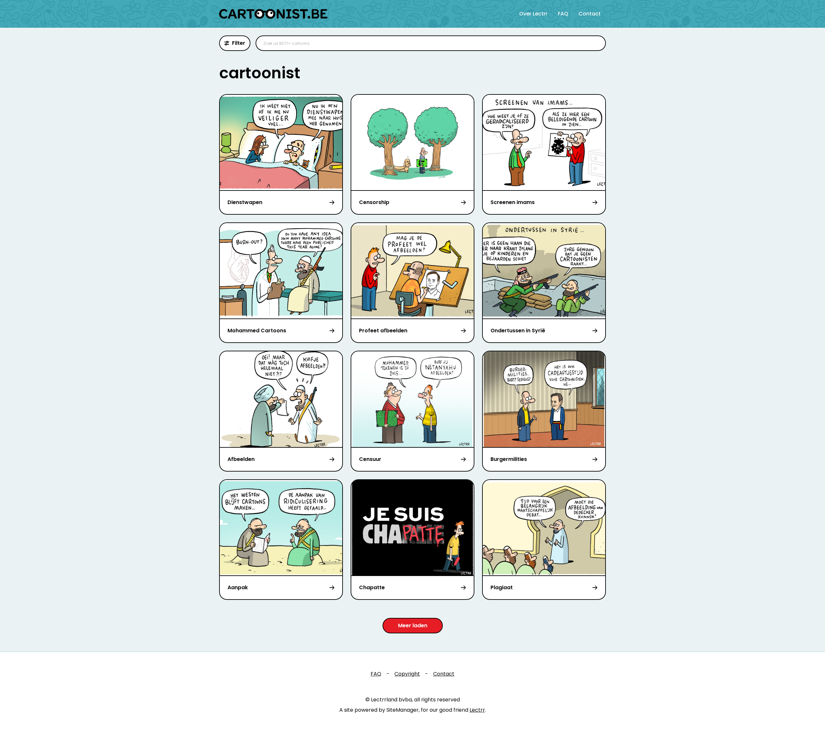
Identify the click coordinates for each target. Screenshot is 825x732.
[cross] (597, 43)
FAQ (563, 13)
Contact (589, 13)
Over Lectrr (533, 13)
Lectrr (477, 710)
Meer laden (412, 625)
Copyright (407, 674)
